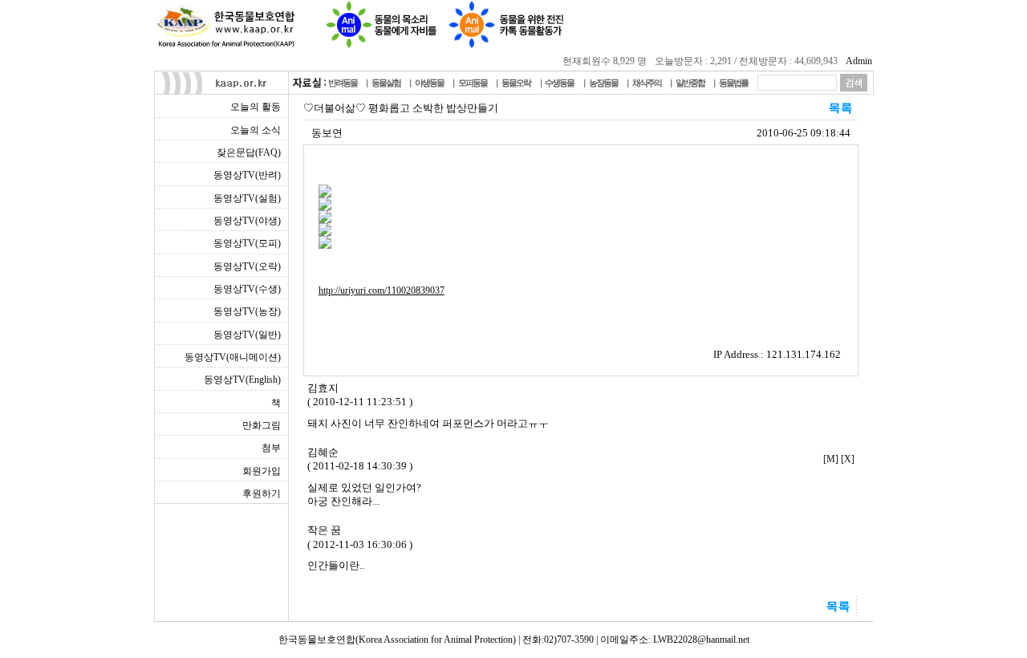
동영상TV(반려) (247, 175)
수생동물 (559, 82)
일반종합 (690, 82)
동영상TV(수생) (247, 288)
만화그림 (261, 425)
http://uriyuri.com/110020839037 (381, 290)
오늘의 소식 (255, 130)
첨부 (271, 447)
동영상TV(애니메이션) (233, 357)
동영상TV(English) (242, 379)
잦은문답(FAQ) (249, 152)
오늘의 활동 (255, 106)
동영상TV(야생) (247, 220)
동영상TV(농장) (247, 311)
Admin (859, 61)
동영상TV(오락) (247, 266)
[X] (847, 459)
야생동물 (429, 82)
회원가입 (261, 471)
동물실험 (385, 82)
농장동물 (603, 82)
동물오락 (515, 82)
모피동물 (472, 82)
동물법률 (733, 82)
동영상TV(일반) (247, 334)
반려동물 (342, 82)
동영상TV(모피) (247, 243)
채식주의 (646, 82)
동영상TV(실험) (247, 198)
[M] (830, 459)
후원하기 (261, 493)
